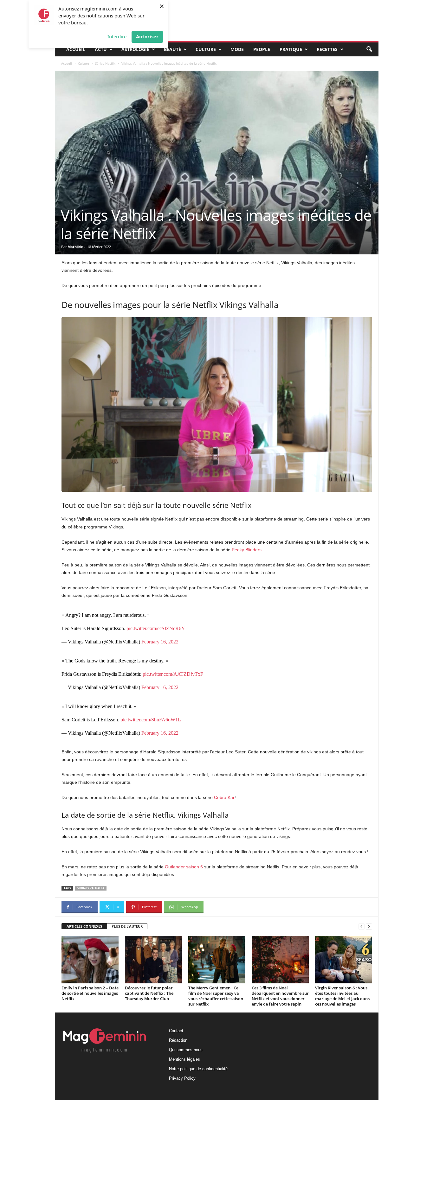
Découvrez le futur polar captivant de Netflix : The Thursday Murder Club (149, 993)
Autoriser (147, 36)
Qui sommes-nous (186, 1049)
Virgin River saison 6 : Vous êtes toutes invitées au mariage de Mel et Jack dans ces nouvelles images (342, 996)
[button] (369, 49)
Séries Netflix (105, 63)
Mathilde (75, 246)
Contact (176, 1030)
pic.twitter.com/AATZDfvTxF (173, 674)
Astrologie (135, 49)
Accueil (75, 49)
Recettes (327, 49)
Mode (237, 49)
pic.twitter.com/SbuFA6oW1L (150, 719)
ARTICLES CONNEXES (84, 926)
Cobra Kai (224, 797)
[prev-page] (361, 926)
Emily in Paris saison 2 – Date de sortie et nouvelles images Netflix (90, 993)
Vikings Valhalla (90, 888)
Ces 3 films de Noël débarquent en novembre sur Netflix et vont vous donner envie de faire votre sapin (280, 996)
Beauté (172, 49)
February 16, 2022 (159, 641)
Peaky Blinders (247, 549)
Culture (206, 49)
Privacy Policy (182, 1078)
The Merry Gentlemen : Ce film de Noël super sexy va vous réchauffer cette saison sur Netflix (215, 996)
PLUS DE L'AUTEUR (127, 926)
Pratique (291, 49)
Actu (101, 49)
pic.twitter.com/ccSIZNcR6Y (155, 628)
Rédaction (178, 1040)
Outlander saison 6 (184, 866)
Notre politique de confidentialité (198, 1068)
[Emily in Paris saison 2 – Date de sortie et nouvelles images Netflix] (90, 959)
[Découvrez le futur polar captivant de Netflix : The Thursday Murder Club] (153, 959)
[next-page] (369, 926)
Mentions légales (184, 1059)
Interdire (116, 36)
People (261, 49)
